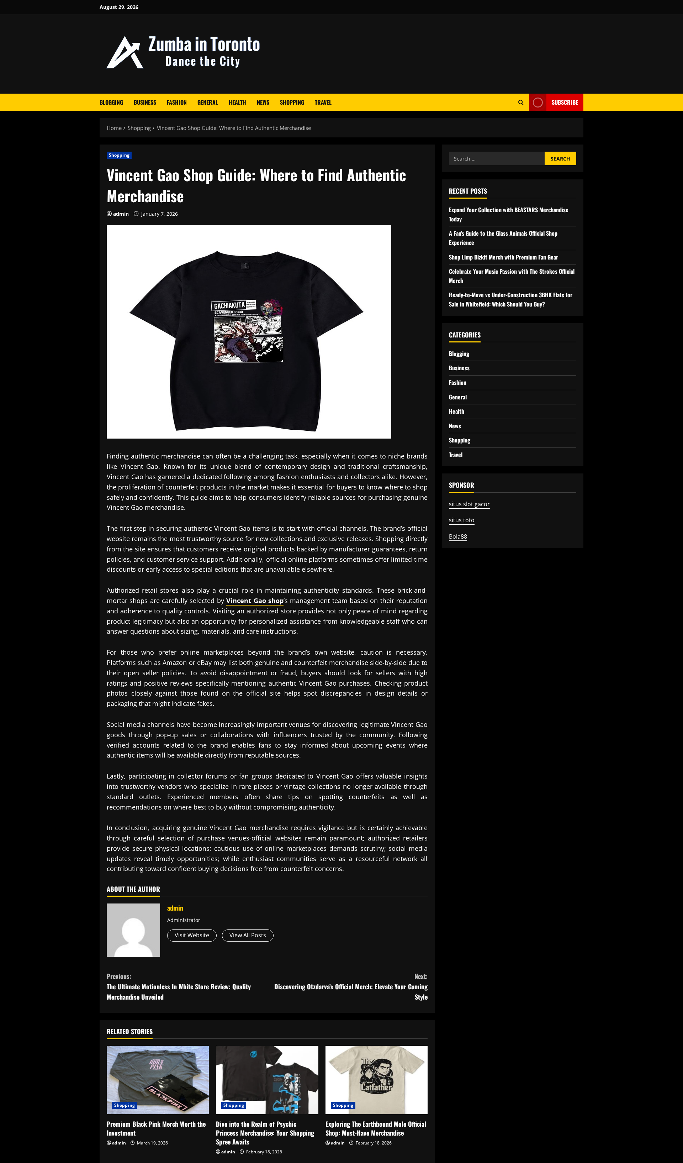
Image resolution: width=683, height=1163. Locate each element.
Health (237, 102)
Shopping (292, 102)
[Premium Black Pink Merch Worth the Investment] (158, 1080)
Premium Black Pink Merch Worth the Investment (156, 1128)
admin (121, 213)
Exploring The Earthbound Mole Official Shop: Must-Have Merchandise (375, 1128)
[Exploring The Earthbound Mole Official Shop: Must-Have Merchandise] (376, 1080)
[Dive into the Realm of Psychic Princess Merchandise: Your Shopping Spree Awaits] (267, 1080)
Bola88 (458, 536)
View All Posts (247, 935)
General (207, 102)
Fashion (177, 102)
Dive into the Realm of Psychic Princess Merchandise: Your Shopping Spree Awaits (265, 1132)
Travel (323, 102)
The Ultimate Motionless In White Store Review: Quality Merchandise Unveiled (179, 986)
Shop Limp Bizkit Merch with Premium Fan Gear (503, 257)
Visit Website (192, 935)
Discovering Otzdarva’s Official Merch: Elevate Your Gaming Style (351, 986)
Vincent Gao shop (255, 600)
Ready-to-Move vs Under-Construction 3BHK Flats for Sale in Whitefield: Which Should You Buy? (510, 299)
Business (145, 102)
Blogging (111, 102)
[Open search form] (521, 102)
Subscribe (565, 102)
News (263, 102)
